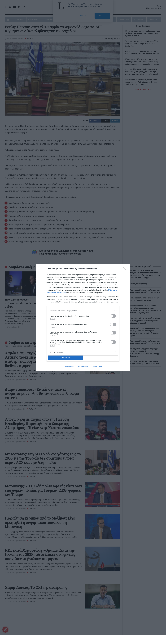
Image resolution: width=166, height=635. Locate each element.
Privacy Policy (97, 366)
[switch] (113, 316)
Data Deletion (69, 366)
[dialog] (83, 317)
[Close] (125, 269)
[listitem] (83, 310)
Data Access (83, 366)
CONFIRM (65, 358)
